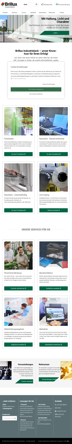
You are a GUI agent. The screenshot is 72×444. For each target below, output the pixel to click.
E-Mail (59, 408)
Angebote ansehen (18, 345)
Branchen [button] (14, 12)
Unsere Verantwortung (44, 441)
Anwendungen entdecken (48, 379)
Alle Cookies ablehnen (36, 94)
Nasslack (23, 420)
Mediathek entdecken (53, 345)
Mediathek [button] (33, 12)
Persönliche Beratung (13, 273)
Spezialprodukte (42, 418)
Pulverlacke (9, 139)
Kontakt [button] (62, 12)
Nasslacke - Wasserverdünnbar (51, 139)
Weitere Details (53, 210)
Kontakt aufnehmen (18, 288)
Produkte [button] (5, 12)
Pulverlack (23, 404)
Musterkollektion (46, 273)
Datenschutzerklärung (20, 78)
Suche (25, 4)
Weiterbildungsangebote (14, 329)
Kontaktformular (61, 411)
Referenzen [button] (52, 12)
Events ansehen (27, 381)
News (4, 404)
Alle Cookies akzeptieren (36, 89)
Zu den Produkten (17, 154)
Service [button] (24, 12)
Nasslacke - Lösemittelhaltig (15, 195)
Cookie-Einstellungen (48, 84)
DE (68, 441)
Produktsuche (6, 414)
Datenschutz (53, 441)
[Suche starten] (36, 4)
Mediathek (43, 329)
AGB (65, 441)
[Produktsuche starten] (15, 418)
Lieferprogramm (7, 408)
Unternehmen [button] (42, 12)
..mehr (55, 33)
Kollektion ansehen (53, 288)
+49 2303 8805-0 (61, 405)
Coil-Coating (44, 195)
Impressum (60, 441)
